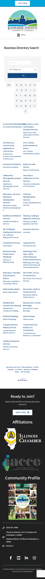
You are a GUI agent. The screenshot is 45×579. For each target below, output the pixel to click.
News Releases (27, 367)
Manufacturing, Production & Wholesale (9, 254)
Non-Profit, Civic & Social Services (31, 274)
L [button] (20, 95)
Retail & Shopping (10, 316)
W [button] (26, 106)
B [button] (21, 85)
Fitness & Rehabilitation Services (29, 197)
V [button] (21, 106)
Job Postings (25, 372)
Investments (7, 246)
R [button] (25, 100)
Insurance (26, 232)
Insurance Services (31, 229)
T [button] (34, 100)
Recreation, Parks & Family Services (31, 291)
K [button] (16, 95)
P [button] (16, 100)
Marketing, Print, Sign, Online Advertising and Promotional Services (32, 255)
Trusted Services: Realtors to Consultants (30, 328)
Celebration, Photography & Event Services (12, 178)
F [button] (17, 90)
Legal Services (29, 243)
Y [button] (34, 106)
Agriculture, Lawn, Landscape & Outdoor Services (31, 127)
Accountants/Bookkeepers (14, 124)
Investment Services (11, 243)
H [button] (26, 90)
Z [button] (25, 111)
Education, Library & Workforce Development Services (11, 198)
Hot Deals (18, 370)
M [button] (25, 95)
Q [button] (21, 100)
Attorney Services (29, 246)
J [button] (34, 90)
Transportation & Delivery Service (10, 326)
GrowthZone (28, 572)
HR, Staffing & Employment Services (12, 231)
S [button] (30, 100)
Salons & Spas (29, 316)
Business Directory (13, 367)
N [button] (30, 95)
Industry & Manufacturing (8, 261)
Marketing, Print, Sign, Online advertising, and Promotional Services (31, 265)
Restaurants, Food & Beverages (31, 304)
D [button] (30, 85)
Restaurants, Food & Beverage (30, 310)
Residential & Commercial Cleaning (12, 304)
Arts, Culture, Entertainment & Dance (30, 146)
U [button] (16, 106)
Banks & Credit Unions (29, 166)
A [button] (16, 85)
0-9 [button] (9, 85)
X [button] (30, 106)
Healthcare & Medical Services (12, 217)
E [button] (34, 85)
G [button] (21, 90)
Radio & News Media (11, 289)
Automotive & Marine (12, 164)
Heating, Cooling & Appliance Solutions (31, 217)
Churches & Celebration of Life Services (31, 178)
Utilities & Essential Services (11, 342)
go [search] (23, 75)
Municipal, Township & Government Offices (11, 276)
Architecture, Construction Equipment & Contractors (8, 147)
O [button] (34, 95)
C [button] (25, 85)
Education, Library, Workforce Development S (12, 208)
